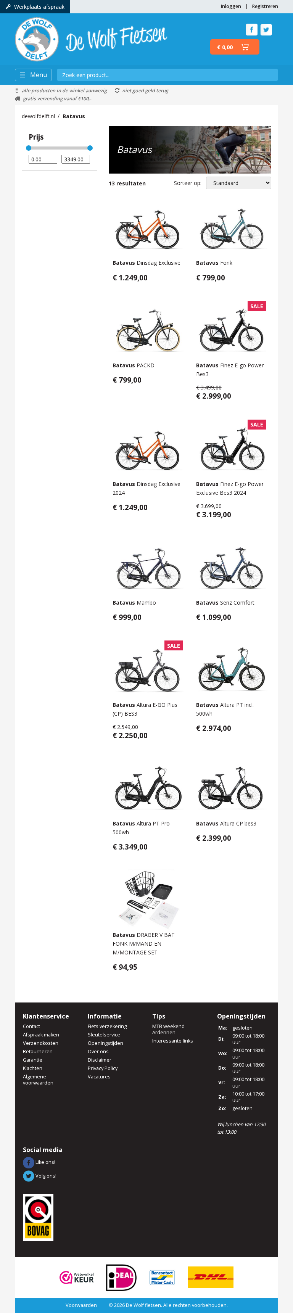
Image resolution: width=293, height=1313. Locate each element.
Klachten (32, 1068)
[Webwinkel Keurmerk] (77, 1276)
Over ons (98, 1051)
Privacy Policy (103, 1068)
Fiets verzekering (107, 1026)
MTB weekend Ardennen (168, 1029)
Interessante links (172, 1041)
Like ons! (44, 1162)
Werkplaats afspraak (39, 6)
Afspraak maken (41, 1034)
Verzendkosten (40, 1043)
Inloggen (231, 6)
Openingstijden (105, 1043)
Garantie (32, 1060)
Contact (31, 1026)
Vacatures (99, 1076)
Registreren (265, 6)
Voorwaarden (81, 1305)
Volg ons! (45, 1176)
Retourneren (38, 1051)
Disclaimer (99, 1060)
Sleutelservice (104, 1034)
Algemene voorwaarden (38, 1079)
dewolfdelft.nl (38, 116)
